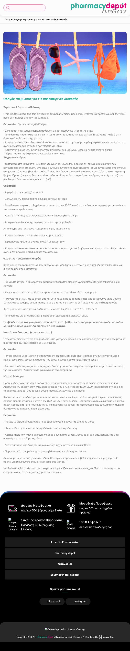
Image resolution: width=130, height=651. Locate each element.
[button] (24, 7)
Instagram (80, 601)
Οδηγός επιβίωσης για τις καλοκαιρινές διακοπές (40, 19)
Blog (8, 19)
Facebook (54, 601)
